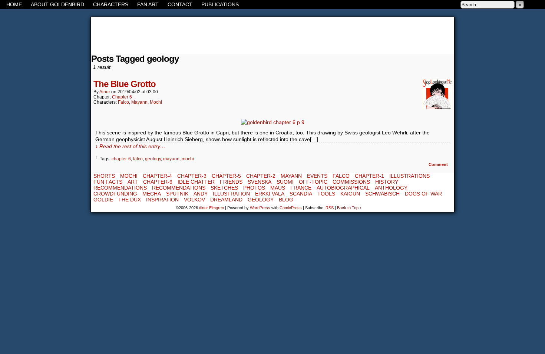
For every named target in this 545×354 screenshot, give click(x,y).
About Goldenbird (57, 4)
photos (254, 188)
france (300, 188)
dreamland (226, 200)
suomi (285, 182)
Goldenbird (272, 35)
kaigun (350, 194)
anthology (391, 188)
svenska (259, 182)
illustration (231, 194)
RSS (539, 4)
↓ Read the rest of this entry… (130, 146)
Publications (220, 4)
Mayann (139, 102)
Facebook (530, 4)
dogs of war (423, 194)
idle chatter (196, 182)
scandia (301, 194)
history (386, 182)
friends (231, 182)
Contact (180, 4)
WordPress (260, 208)
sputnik (177, 194)
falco (138, 158)
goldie (103, 200)
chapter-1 (369, 176)
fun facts (107, 182)
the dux (129, 200)
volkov (194, 200)
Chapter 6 (122, 97)
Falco (123, 102)
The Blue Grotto (124, 84)
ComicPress (291, 208)
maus (277, 188)
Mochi (156, 102)
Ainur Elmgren (211, 208)
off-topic (313, 182)
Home (14, 4)
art (133, 182)
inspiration (162, 200)
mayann (171, 158)
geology (153, 158)
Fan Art (148, 4)
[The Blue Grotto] (272, 122)
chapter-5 (226, 176)
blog (286, 200)
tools (326, 194)
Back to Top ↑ (349, 208)
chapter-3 (192, 176)
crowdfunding (115, 194)
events (317, 176)
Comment (439, 164)
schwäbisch (382, 194)
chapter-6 (121, 158)
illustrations (409, 176)
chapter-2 (260, 176)
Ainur (104, 91)
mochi (188, 158)
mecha (151, 194)
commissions (351, 182)
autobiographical (343, 188)
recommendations (120, 188)
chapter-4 (157, 176)
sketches (224, 188)
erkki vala (269, 194)
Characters (110, 4)
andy (201, 194)
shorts (104, 176)
